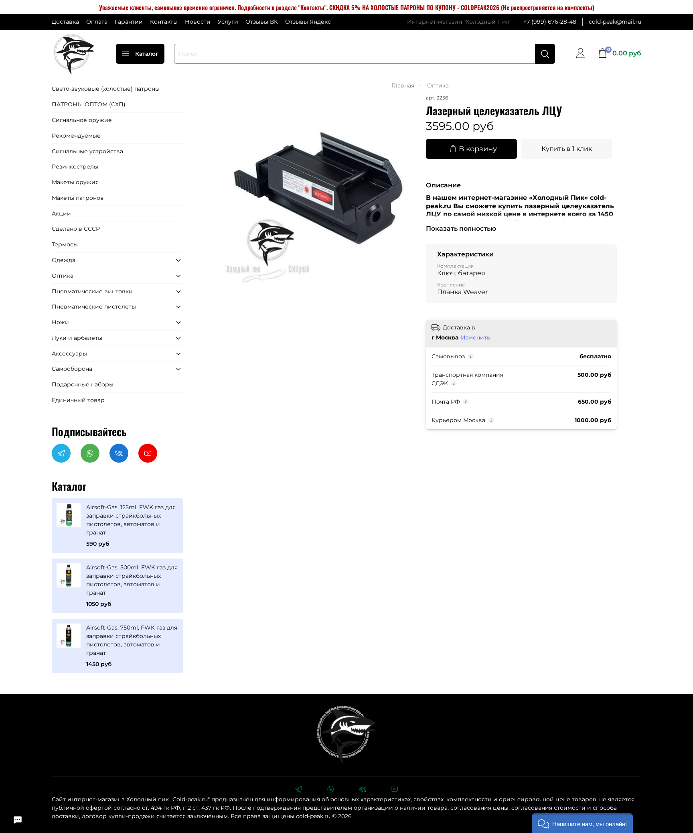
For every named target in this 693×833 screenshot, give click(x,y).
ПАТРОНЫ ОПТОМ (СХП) (89, 104)
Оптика (438, 85)
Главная (402, 85)
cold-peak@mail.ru (615, 21)
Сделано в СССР (76, 228)
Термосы (65, 244)
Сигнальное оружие (82, 120)
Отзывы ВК (261, 21)
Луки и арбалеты (77, 337)
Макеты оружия (75, 182)
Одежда (63, 260)
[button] (582, 823)
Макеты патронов (78, 197)
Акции (61, 213)
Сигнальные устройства (87, 151)
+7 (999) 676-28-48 (549, 21)
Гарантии (129, 21)
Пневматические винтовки (92, 291)
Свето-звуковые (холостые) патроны (106, 88)
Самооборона (72, 368)
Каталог (146, 53)
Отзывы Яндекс (308, 21)
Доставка (65, 21)
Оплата (96, 21)
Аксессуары (69, 353)
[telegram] (298, 790)
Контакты (164, 21)
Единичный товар (78, 400)
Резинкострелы (75, 166)
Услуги (228, 21)
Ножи (60, 322)
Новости (198, 21)
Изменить (475, 337)
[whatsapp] (330, 790)
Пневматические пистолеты (94, 306)
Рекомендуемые (76, 135)
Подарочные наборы (82, 384)
